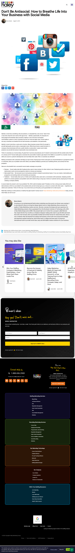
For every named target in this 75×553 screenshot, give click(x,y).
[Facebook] (6, 380)
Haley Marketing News (54, 260)
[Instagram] (22, 380)
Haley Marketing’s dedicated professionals (54, 190)
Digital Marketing (34, 230)
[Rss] (26, 380)
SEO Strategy (31, 262)
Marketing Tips (7, 230)
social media (17, 232)
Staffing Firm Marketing (37, 232)
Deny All (61, 549)
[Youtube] (18, 380)
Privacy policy (53, 549)
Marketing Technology (33, 260)
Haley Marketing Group (9, 232)
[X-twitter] (14, 380)
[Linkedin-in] (10, 380)
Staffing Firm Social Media (49, 232)
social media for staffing (26, 232)
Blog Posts (68, 232)
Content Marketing (26, 230)
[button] (67, 5)
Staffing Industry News (16, 230)
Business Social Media (60, 232)
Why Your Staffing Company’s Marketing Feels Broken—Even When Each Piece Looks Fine (14, 272)
